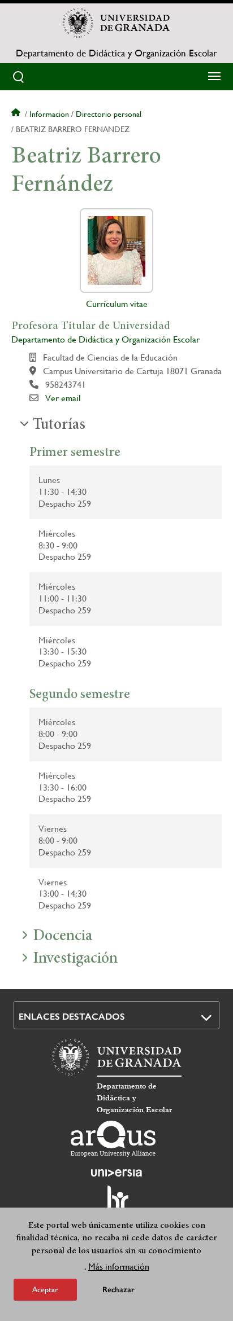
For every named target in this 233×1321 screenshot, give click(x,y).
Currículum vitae (117, 304)
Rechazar (118, 1289)
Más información (118, 1266)
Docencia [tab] (62, 937)
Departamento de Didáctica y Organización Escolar (116, 53)
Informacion (49, 114)
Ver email (63, 398)
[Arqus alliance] (113, 1139)
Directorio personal (108, 114)
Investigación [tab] (75, 959)
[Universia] (116, 1172)
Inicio (17, 114)
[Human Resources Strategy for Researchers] (116, 1203)
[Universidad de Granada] (116, 23)
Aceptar (45, 1289)
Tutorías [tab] (59, 425)
